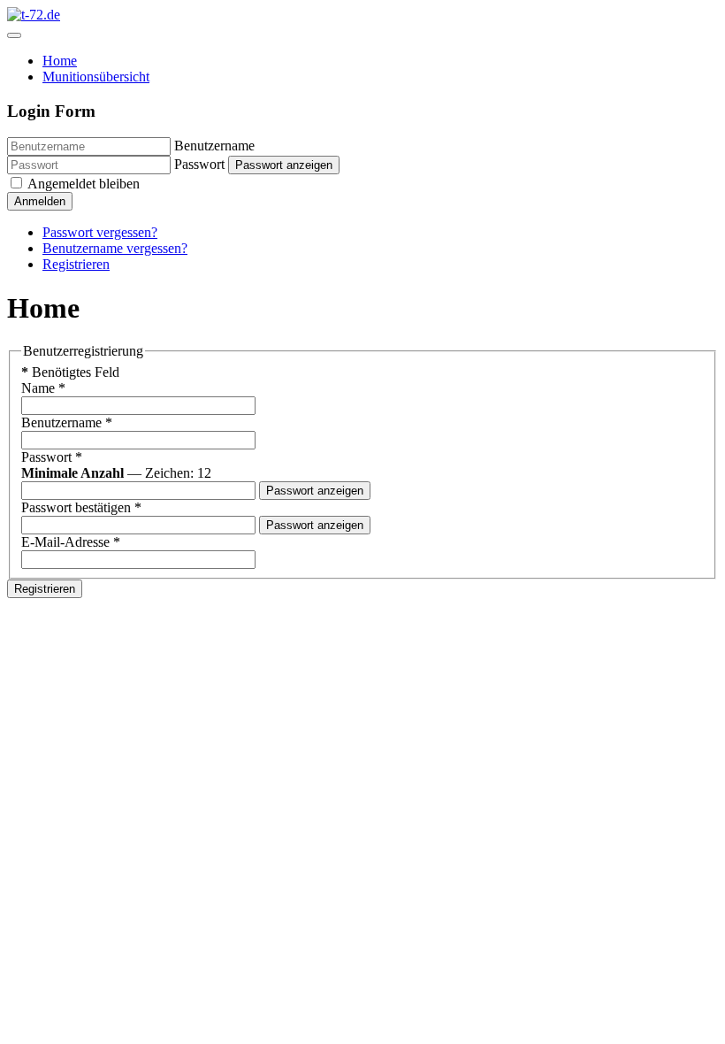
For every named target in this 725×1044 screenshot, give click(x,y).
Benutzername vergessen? (114, 248)
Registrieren (76, 264)
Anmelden (39, 201)
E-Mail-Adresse (70, 541)
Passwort (199, 164)
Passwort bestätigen (81, 507)
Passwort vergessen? (99, 232)
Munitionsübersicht (95, 76)
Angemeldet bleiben (82, 183)
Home (59, 60)
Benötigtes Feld (70, 372)
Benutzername (214, 145)
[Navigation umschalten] (14, 35)
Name (43, 387)
